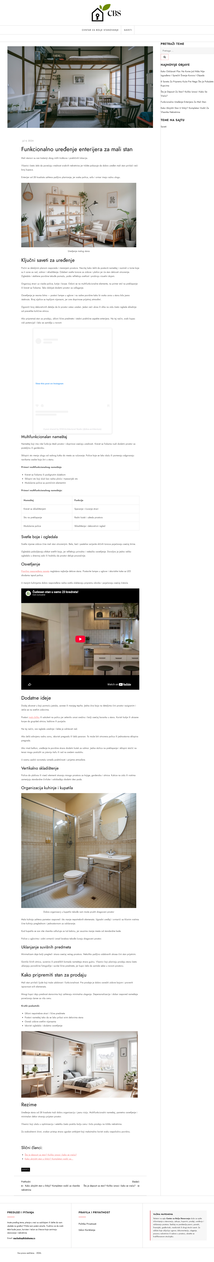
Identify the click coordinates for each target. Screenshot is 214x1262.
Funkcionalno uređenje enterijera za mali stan (183, 102)
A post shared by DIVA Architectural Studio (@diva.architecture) (72, 429)
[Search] (165, 57)
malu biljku (34, 717)
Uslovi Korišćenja (87, 1230)
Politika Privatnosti (87, 1223)
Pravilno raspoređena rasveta (35, 571)
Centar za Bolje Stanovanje (100, 30)
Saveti (128, 30)
